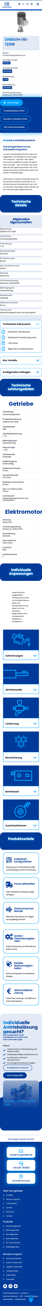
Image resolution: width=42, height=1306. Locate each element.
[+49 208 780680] (21, 1163)
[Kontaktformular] (21, 1176)
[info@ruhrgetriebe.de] (21, 1151)
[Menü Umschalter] (32, 4)
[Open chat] (31, 1298)
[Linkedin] (5, 1286)
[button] (38, 4)
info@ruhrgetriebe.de (21, 1154)
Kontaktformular (21, 1180)
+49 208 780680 (21, 1167)
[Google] (10, 1286)
